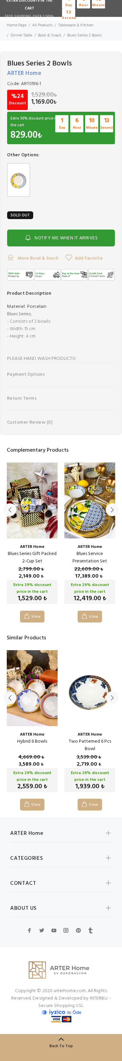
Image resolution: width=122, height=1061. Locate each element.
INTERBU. (99, 998)
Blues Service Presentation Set (90, 557)
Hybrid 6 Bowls (32, 741)
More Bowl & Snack (37, 258)
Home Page (16, 25)
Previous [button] (9, 509)
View (36, 616)
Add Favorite (89, 258)
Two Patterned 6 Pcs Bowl (90, 745)
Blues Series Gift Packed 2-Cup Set (32, 557)
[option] (32, 537)
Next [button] (112, 509)
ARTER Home (24, 73)
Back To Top (61, 1046)
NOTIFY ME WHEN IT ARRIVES (66, 238)
